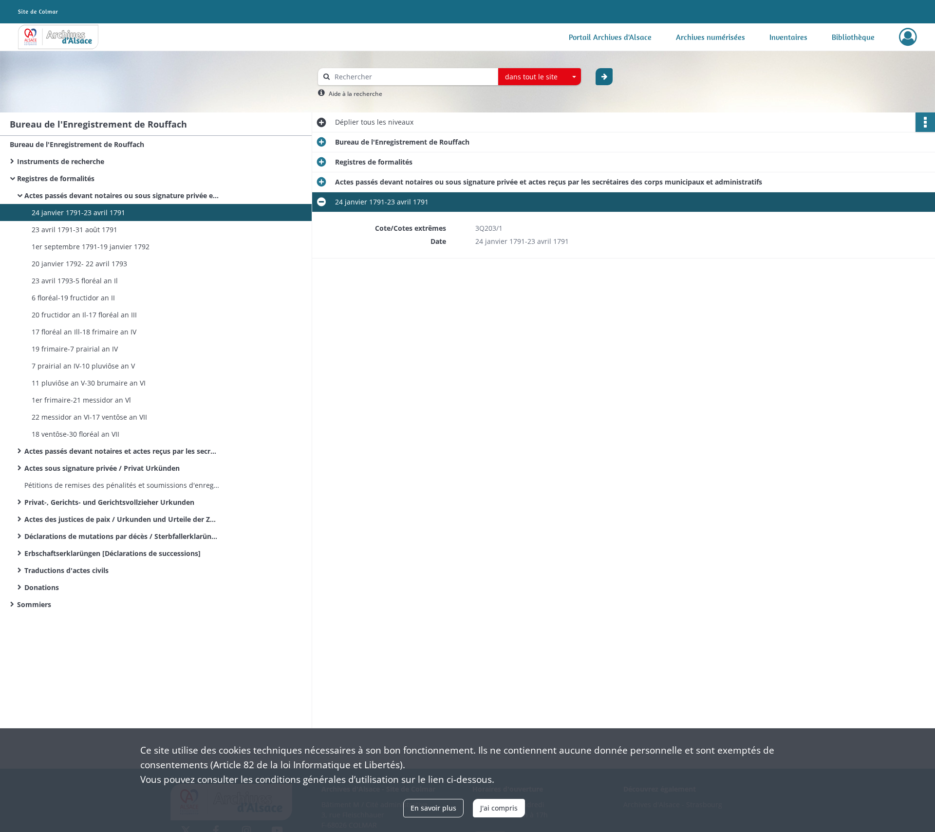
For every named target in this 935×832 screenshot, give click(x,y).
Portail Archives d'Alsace (610, 37)
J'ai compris (499, 808)
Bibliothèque (853, 37)
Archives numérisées (710, 37)
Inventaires (788, 37)
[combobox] (539, 77)
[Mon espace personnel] (908, 37)
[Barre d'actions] (925, 122)
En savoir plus (433, 808)
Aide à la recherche (355, 94)
